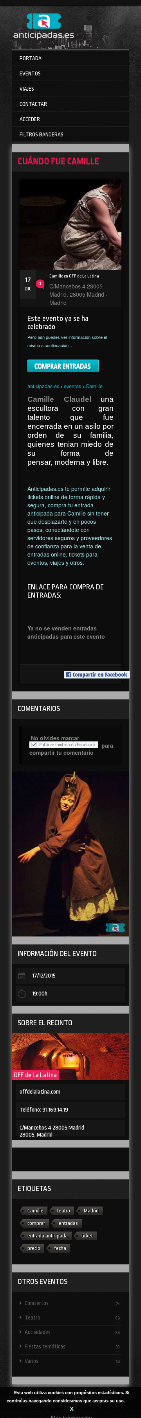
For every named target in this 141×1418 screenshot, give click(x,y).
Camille (94, 386)
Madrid (91, 1211)
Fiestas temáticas (72, 1346)
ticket (87, 1236)
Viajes (27, 89)
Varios (72, 1361)
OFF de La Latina (35, 1075)
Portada (31, 58)
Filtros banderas (41, 134)
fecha (60, 1248)
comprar (36, 1223)
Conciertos (72, 1303)
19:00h (39, 993)
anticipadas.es (43, 386)
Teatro (72, 1317)
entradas (68, 1223)
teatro (63, 1211)
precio (33, 1248)
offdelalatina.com (40, 1092)
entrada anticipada (47, 1236)
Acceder (30, 119)
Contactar (33, 104)
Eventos (30, 73)
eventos (72, 386)
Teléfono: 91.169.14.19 (44, 1109)
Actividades (72, 1332)
